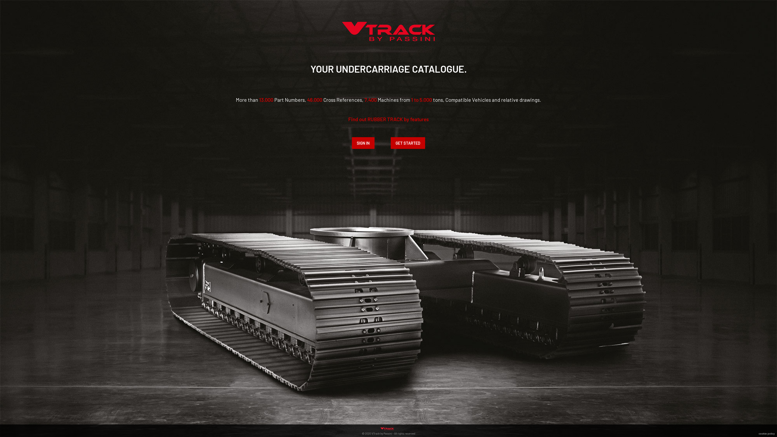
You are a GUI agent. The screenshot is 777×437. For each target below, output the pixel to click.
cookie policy (767, 433)
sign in (363, 143)
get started (408, 143)
